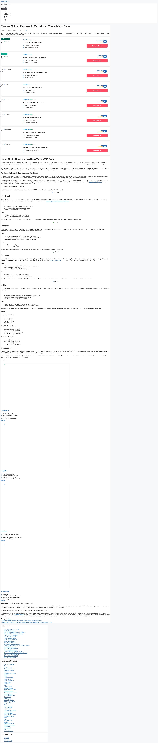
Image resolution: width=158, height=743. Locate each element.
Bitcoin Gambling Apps (10, 657)
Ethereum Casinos (8, 691)
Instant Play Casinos (9, 700)
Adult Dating (7, 15)
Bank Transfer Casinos (10, 673)
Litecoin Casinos (8, 706)
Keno (5, 704)
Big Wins (6, 674)
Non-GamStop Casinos (10, 714)
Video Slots (7, 726)
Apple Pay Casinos (9, 670)
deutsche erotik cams (55, 260)
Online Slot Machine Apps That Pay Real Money (16, 645)
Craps (5, 685)
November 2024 (8, 741)
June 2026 (6, 739)
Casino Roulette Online (10, 638)
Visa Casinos (7, 728)
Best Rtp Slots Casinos (10, 636)
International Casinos (9, 701)
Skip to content (4, 1)
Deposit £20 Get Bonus (10, 647)
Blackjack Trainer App (10, 630)
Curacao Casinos (8, 688)
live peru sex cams (19, 614)
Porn (5, 19)
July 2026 (6, 738)
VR (5, 21)
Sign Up (3, 420)
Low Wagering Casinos (10, 710)
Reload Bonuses (8, 720)
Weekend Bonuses (8, 731)
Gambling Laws (8, 694)
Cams (5, 18)
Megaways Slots (8, 711)
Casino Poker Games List (10, 639)
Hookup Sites (7, 13)
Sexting (6, 16)
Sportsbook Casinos (9, 723)
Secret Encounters (5, 4)
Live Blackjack (8, 707)
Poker (5, 717)
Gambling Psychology (9, 695)
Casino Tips (7, 683)
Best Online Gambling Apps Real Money (14, 632)
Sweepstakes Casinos (9, 725)
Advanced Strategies (9, 664)
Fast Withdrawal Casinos (10, 692)
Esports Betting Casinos (10, 689)
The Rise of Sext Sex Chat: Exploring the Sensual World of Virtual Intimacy (22, 620)
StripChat (4, 471)
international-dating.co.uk (95, 182)
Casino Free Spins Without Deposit (13, 651)
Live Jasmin (5, 410)
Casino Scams (7, 682)
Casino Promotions (9, 680)
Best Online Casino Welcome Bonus (13, 633)
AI (4, 22)
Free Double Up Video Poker (11, 654)
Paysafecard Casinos (9, 716)
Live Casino (7, 708)
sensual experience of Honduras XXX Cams (57, 201)
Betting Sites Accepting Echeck (12, 644)
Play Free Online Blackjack (11, 635)
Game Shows (7, 697)
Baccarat (6, 671)
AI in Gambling (8, 667)
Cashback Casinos (8, 677)
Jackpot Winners (8, 703)
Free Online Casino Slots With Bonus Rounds (15, 653)
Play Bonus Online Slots (10, 650)
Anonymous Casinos (9, 669)
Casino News (7, 679)
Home (5, 12)
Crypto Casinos (8, 686)
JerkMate (4, 531)
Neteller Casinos (8, 713)
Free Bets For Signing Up (10, 642)
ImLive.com (5, 591)
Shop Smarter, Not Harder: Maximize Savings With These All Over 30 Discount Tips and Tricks (27, 622)
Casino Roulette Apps (9, 641)
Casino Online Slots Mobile (11, 656)
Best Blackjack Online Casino (11, 629)
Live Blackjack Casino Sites (11, 648)
